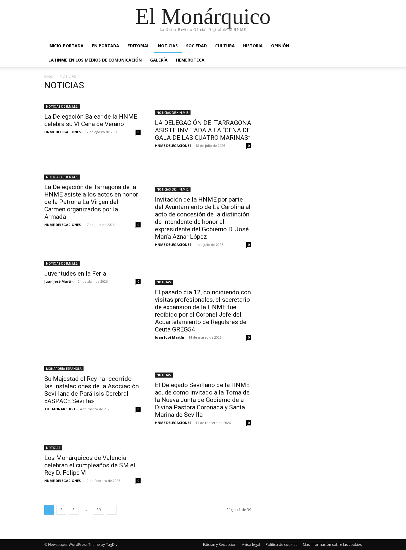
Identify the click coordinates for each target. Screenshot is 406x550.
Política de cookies (281, 544)
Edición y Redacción (219, 544)
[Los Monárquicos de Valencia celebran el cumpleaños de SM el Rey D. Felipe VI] (92, 444)
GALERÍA (159, 60)
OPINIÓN (280, 45)
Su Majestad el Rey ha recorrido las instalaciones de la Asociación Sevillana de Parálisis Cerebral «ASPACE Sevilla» (91, 390)
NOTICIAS (168, 45)
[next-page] (112, 510)
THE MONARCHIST (60, 409)
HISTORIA (253, 45)
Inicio (48, 76)
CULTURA (225, 45)
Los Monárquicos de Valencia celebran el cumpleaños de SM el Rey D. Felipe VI (89, 465)
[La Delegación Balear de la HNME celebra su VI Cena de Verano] (92, 103)
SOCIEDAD (196, 45)
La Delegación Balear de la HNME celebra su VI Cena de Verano (90, 120)
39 (99, 509)
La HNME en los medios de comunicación (95, 60)
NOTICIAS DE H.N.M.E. (62, 106)
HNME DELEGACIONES (62, 132)
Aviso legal (251, 544)
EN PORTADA (105, 45)
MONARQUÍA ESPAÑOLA (64, 369)
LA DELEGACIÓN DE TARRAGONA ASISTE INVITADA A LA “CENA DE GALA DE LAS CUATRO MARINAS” (203, 130)
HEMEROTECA (190, 60)
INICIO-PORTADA (66, 45)
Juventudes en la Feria (75, 273)
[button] (354, 46)
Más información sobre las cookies (332, 544)
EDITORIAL (139, 45)
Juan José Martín (59, 281)
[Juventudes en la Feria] (92, 263)
